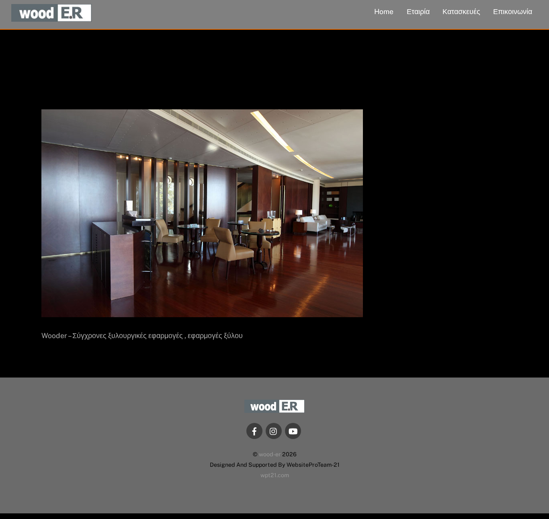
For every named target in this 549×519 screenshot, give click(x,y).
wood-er (270, 454)
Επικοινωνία (512, 11)
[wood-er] (51, 17)
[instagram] (274, 430)
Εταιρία (418, 11)
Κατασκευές (461, 11)
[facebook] (254, 430)
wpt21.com (274, 475)
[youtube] (293, 430)
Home (383, 11)
